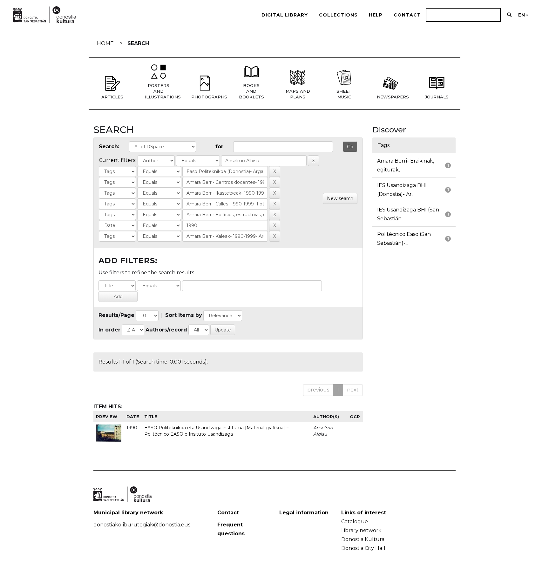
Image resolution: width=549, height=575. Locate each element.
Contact (407, 15)
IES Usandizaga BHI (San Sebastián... (408, 214)
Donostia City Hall (363, 548)
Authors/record (166, 330)
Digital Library (284, 15)
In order (109, 330)
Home (105, 43)
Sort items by (183, 315)
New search (340, 198)
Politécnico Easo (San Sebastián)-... (404, 238)
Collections (338, 15)
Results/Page (116, 315)
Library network (361, 530)
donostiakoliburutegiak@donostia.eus (141, 525)
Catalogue (354, 521)
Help (376, 15)
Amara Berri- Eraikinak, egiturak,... (405, 165)
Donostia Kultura (362, 539)
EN (521, 15)
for (219, 147)
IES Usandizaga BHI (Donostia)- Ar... (402, 189)
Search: (109, 147)
